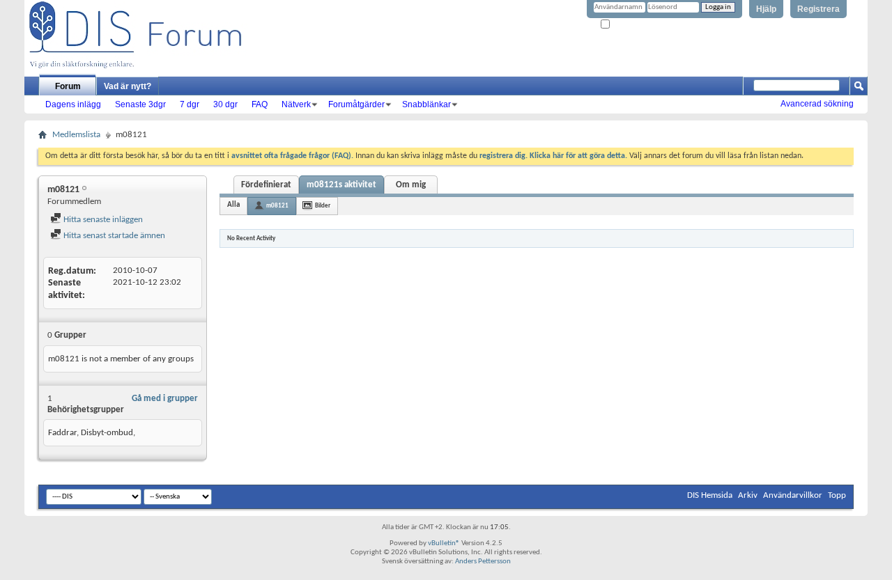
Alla (233, 205)
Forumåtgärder (356, 104)
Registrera (818, 9)
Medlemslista (76, 134)
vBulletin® (444, 543)
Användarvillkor (792, 495)
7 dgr (189, 104)
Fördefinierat (266, 184)
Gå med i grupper (165, 398)
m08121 (277, 206)
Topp (837, 495)
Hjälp (766, 9)
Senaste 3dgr (140, 104)
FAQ (260, 104)
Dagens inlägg (73, 104)
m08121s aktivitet (341, 184)
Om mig (411, 184)
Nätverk (296, 104)
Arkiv (748, 495)
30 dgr (225, 104)
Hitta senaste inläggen (102, 219)
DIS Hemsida (709, 495)
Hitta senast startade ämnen (113, 235)
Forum (68, 86)
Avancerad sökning (817, 104)
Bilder (322, 206)
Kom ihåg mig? (635, 25)
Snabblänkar (426, 104)
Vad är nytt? (127, 86)
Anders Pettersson (483, 561)
